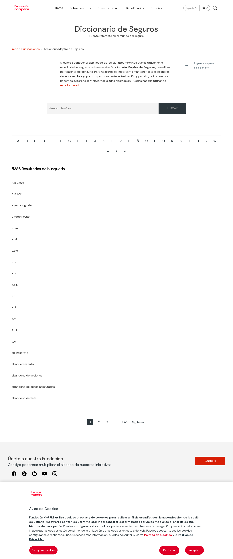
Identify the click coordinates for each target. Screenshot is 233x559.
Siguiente (138, 422)
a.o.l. (14, 239)
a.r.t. (14, 319)
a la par (16, 194)
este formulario (70, 85)
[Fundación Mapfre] (22, 8)
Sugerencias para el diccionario (203, 65)
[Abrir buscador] (215, 8)
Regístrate (210, 460)
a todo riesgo (21, 217)
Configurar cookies (43, 550)
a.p (14, 262)
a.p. (14, 273)
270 (124, 422)
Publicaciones (30, 49)
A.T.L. (15, 330)
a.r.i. (14, 307)
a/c (14, 341)
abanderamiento (23, 364)
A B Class (18, 183)
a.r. (13, 296)
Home (59, 8)
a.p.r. (15, 285)
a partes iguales (22, 205)
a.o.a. (15, 228)
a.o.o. (15, 251)
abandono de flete (24, 398)
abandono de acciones (27, 375)
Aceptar (194, 550)
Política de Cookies (158, 535)
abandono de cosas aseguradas (33, 387)
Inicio (15, 49)
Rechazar (169, 550)
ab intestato (20, 353)
